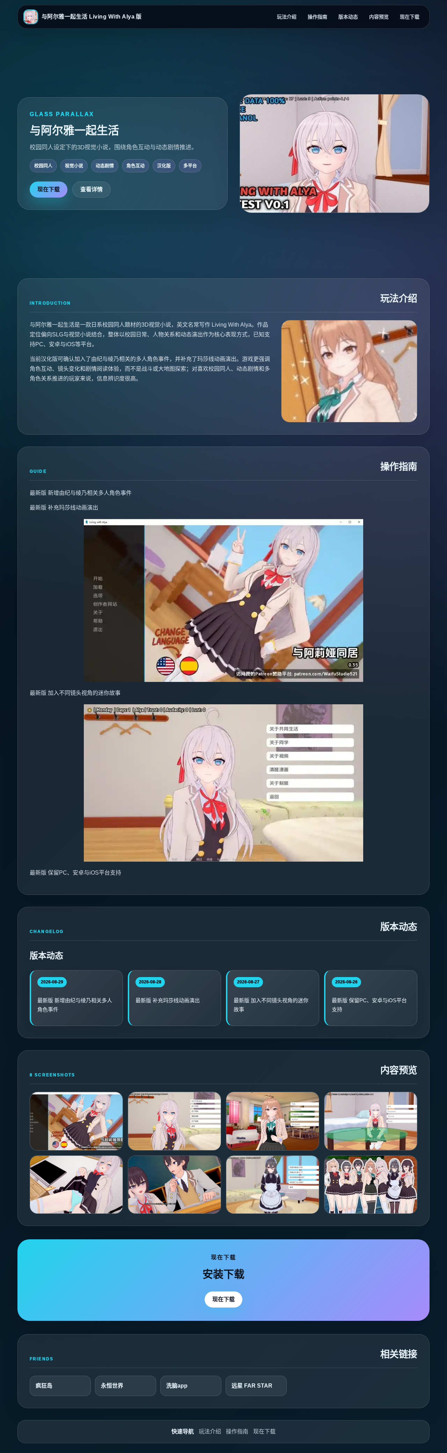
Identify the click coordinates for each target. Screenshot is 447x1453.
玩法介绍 (286, 17)
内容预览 (379, 17)
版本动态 (348, 17)
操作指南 (317, 17)
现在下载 (409, 17)
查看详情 (91, 189)
